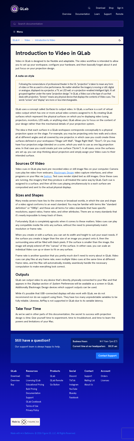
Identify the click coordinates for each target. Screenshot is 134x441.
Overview (66, 14)
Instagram (73, 384)
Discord (72, 376)
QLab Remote (56, 380)
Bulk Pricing (31, 389)
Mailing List (89, 380)
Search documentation (30, 23)
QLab (52, 376)
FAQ (28, 376)
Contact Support (107, 355)
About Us (88, 384)
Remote (119, 14)
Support (107, 14)
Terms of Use (32, 406)
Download (100, 8)
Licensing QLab (33, 380)
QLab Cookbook (33, 401)
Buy (12, 384)
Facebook (73, 397)
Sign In (120, 8)
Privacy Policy (32, 410)
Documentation (82, 14)
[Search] (89, 8)
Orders (104, 376)
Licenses (105, 380)
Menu (20, 31)
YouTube (73, 389)
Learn (97, 14)
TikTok (72, 380)
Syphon (48, 176)
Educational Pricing (35, 384)
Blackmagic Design (64, 172)
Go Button (55, 384)
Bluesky (72, 393)
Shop (111, 8)
